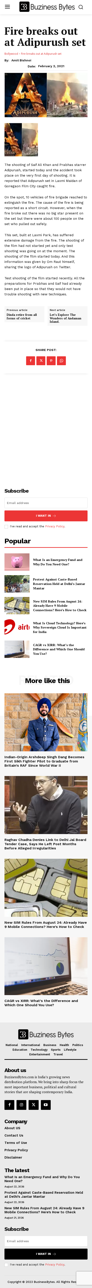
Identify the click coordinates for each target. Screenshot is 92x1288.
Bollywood (11, 54)
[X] (40, 360)
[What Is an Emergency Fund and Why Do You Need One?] (16, 562)
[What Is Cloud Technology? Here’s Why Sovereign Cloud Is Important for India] (16, 627)
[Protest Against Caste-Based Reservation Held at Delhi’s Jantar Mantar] (16, 584)
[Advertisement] (46, 428)
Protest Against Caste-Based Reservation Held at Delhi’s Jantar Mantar (59, 583)
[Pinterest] (51, 360)
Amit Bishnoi (21, 60)
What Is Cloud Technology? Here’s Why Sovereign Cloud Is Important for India (60, 627)
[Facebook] (30, 360)
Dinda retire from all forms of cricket (22, 316)
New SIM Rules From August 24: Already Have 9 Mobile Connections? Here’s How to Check (59, 605)
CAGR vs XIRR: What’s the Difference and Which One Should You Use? (59, 649)
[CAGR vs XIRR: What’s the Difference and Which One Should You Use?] (16, 649)
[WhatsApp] (61, 360)
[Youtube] (46, 1105)
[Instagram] (21, 1105)
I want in (43, 515)
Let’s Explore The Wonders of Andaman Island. (65, 318)
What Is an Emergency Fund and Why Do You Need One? (57, 562)
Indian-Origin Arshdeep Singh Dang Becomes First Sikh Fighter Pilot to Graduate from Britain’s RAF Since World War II (44, 761)
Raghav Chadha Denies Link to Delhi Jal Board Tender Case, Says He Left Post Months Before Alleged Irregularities (45, 844)
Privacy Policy (54, 526)
